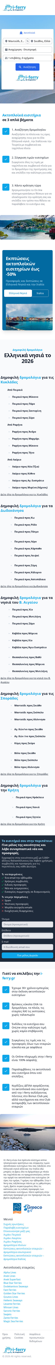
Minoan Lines (11, 1307)
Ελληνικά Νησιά (18, 293)
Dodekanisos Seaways (16, 1286)
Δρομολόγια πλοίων (15, 1245)
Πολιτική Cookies (19, 1336)
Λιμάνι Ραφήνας (13, 1241)
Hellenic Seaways (13, 1300)
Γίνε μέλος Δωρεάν (27, 955)
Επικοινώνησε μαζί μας (17, 1231)
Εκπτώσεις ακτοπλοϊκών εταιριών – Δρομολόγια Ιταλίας (24, 1257)
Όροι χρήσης (6, 1336)
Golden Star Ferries (14, 1293)
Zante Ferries (11, 1317)
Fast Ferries (10, 1289)
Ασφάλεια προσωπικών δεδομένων (36, 1338)
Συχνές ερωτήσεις (14, 1224)
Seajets (7, 1314)
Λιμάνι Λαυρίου (12, 1238)
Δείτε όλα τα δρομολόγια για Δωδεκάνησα (24, 586)
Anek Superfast (12, 1279)
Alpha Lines (10, 1272)
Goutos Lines (11, 1296)
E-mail (5, 941)
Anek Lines (9, 1276)
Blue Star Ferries (13, 1283)
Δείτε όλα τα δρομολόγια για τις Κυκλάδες (24, 494)
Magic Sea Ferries (13, 1321)
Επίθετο (6, 930)
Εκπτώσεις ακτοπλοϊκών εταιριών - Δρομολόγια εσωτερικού (24, 1250)
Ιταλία (40, 293)
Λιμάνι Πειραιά (12, 1234)
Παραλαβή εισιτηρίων (16, 1227)
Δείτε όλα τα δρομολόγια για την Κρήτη (23, 824)
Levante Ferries (12, 1303)
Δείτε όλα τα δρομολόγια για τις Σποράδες (24, 774)
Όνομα (5, 919)
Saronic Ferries (12, 1310)
